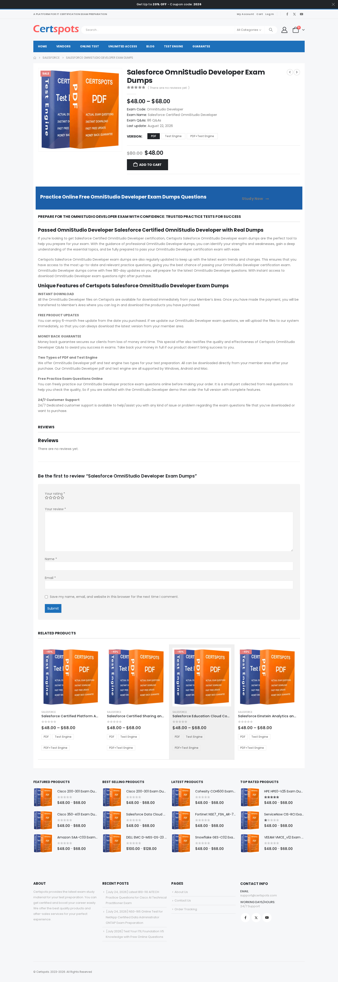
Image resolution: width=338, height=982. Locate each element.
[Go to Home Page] (34, 57)
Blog (150, 46)
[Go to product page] (43, 797)
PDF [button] (153, 136)
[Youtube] (301, 14)
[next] (297, 72)
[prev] (290, 72)
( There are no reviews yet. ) (168, 88)
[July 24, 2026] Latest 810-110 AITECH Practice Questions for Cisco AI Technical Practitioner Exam (136, 897)
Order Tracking (186, 909)
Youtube (267, 917)
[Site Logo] (56, 30)
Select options (92, 655)
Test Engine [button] (173, 136)
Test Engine (173, 46)
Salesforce (48, 712)
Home (42, 46)
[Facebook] (287, 14)
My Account (245, 14)
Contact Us (183, 900)
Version (134, 136)
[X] (294, 14)
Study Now (253, 198)
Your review (55, 509)
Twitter (256, 917)
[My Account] (284, 30)
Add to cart (150, 164)
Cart (259, 14)
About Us (181, 892)
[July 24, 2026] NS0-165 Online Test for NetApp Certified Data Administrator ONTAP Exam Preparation (134, 917)
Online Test (89, 46)
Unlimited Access (122, 46)
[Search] (270, 30)
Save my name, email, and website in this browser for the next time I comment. (114, 596)
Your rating (55, 493)
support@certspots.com (258, 895)
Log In (269, 14)
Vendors (63, 46)
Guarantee (201, 46)
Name (51, 559)
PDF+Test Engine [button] (202, 136)
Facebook (245, 917)
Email (50, 578)
